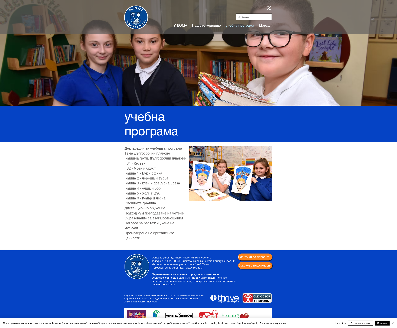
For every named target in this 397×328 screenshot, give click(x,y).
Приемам (382, 323)
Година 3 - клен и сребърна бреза (152, 183)
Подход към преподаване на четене (154, 213)
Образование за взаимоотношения (154, 218)
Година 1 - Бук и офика (143, 173)
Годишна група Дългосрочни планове (155, 158)
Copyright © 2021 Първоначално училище (145, 295)
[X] (268, 8)
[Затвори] (393, 323)
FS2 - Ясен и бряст (140, 168)
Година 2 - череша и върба (146, 178)
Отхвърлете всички (360, 323)
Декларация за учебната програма (153, 148)
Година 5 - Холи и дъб (142, 193)
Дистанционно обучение (145, 208)
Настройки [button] (340, 323)
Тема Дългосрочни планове (147, 153)
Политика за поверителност (273, 323)
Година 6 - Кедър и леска (145, 198)
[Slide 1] (198, 97)
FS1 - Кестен (135, 163)
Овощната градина (140, 203)
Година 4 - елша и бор (143, 188)
